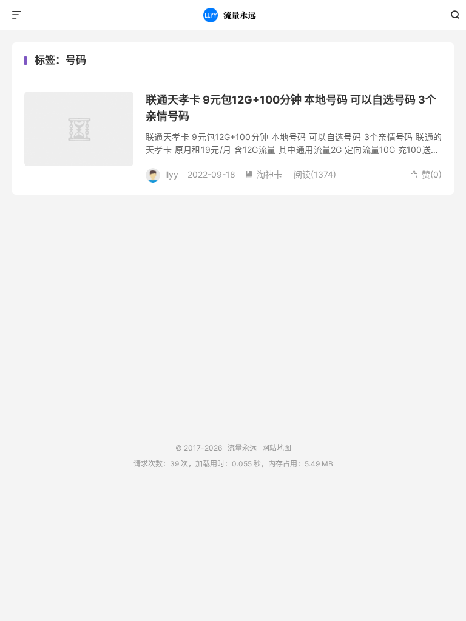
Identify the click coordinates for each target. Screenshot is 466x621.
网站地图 (276, 447)
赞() (426, 174)
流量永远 (233, 15)
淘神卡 (263, 174)
